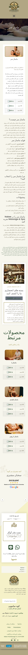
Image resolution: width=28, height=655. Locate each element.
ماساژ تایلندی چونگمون (8, 252)
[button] (14, 15)
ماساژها (15, 31)
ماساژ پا (14, 363)
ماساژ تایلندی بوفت (16, 252)
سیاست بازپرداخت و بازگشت (14, 634)
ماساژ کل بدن (14, 255)
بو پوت (15, 613)
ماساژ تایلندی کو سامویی (14, 253)
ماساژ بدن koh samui (10, 251)
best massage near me (22, 247)
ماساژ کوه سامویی (7, 255)
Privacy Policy (2, 646)
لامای (11, 613)
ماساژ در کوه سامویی (21, 255)
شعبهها (14, 559)
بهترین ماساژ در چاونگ (13, 248)
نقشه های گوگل (14, 532)
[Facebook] (14, 641)
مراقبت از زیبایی (10, 624)
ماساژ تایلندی (14, 400)
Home (22, 568)
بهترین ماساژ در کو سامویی (18, 249)
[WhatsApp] (17, 547)
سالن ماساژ (10, 249)
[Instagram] (17, 641)
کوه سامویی (14, 606)
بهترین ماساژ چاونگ (21, 248)
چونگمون (21, 613)
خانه (20, 31)
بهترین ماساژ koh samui (13, 247)
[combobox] (9, 601)
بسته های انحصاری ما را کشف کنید (14, 292)
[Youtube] (11, 641)
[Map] (14, 525)
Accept (9, 646)
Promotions (17, 627)
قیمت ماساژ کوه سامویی (19, 251)
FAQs (9, 627)
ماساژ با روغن (14, 437)
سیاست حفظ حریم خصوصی (14, 631)
